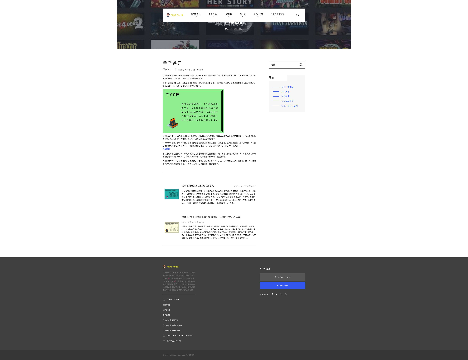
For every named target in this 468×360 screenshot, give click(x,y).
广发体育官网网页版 (170, 320)
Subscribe (282, 286)
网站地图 (166, 305)
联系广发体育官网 (277, 15)
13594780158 (173, 299)
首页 (226, 29)
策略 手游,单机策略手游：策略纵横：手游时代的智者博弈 (211, 217)
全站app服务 (258, 15)
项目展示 (229, 15)
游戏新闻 (242, 15)
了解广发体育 (213, 15)
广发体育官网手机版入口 (172, 325)
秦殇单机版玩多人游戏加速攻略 (198, 185)
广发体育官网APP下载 (171, 330)
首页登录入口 (196, 15)
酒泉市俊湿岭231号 (174, 341)
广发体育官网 (190, 355)
